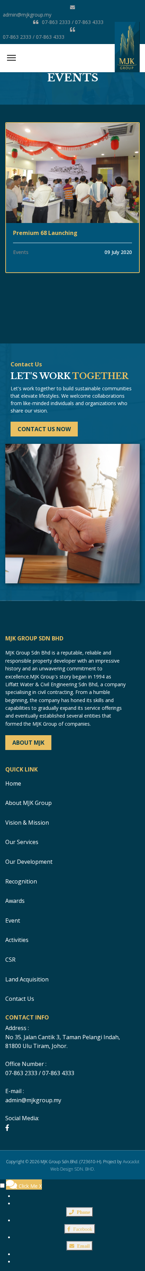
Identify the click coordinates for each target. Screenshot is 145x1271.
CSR (10, 959)
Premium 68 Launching (45, 233)
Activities (17, 940)
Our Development (28, 862)
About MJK (28, 742)
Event (12, 920)
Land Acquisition (27, 979)
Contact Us (19, 999)
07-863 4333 (89, 22)
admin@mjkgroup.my (27, 14)
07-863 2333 (56, 22)
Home (13, 783)
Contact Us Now (44, 429)
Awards (15, 901)
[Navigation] (11, 58)
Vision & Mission (27, 822)
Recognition (21, 881)
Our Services (21, 842)
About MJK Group (28, 803)
